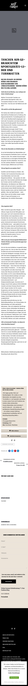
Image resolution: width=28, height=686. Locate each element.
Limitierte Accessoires (15, 436)
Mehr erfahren (15, 430)
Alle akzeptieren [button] (14, 677)
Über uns (6, 638)
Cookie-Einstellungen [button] (14, 673)
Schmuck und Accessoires (8, 524)
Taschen (3, 501)
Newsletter (7, 650)
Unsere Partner (8, 641)
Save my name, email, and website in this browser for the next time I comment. (13, 575)
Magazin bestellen (9, 644)
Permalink (4, 597)
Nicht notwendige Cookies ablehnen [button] (14, 682)
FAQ (4, 647)
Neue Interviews (8, 635)
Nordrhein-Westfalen (7, 444)
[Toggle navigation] (25, 5)
